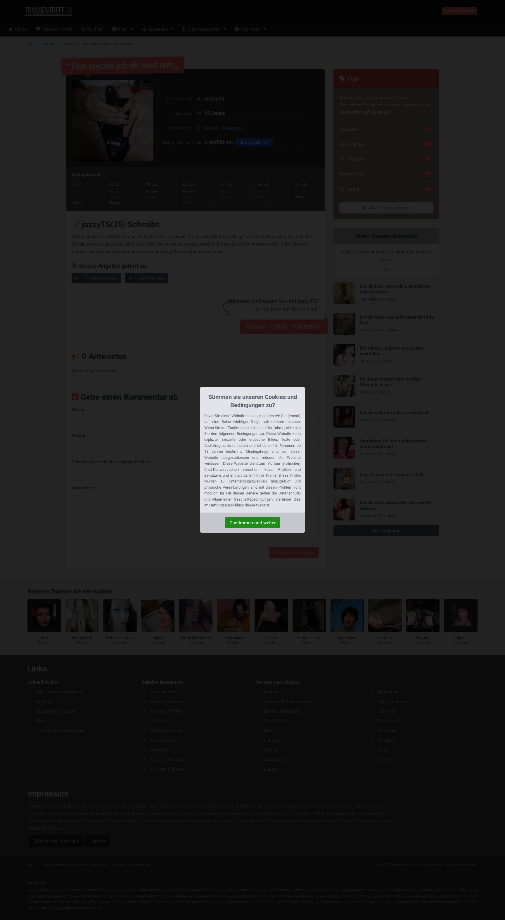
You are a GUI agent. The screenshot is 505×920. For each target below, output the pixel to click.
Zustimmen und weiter (252, 522)
